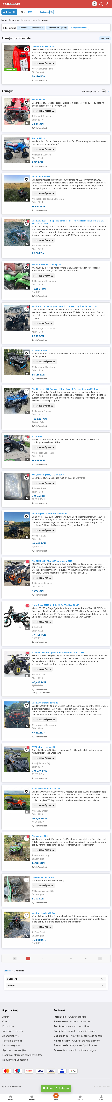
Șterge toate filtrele (79, 28)
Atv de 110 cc (38, 99)
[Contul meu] (107, 2)
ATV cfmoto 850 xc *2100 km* (46, 788)
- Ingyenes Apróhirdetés (75, 1045)
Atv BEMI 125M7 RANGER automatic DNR (52, 561)
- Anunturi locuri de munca (75, 1031)
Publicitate (8, 1026)
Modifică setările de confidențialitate (22, 1054)
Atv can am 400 (40, 836)
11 (71, 958)
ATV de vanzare (39, 350)
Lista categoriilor (11, 1045)
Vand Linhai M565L (41, 176)
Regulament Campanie (15, 1059)
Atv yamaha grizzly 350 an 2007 (48, 475)
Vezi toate (105, 38)
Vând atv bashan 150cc (43, 913)
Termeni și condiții (12, 1040)
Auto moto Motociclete (30, 27)
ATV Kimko (37, 436)
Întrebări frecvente (13, 1031)
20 (103, 91)
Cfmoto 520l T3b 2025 (43, 46)
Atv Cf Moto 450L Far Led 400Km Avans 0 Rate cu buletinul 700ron (65, 389)
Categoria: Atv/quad (56, 28)
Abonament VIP (11, 1035)
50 (108, 91)
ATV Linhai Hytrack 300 (43, 747)
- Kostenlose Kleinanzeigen (75, 1050)
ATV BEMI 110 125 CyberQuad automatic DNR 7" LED (58, 652)
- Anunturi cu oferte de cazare (78, 1035)
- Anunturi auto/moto (73, 1021)
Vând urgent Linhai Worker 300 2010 (50, 513)
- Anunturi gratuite (70, 1016)
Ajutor (5, 1016)
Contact (6, 1021)
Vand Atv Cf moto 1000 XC (45, 703)
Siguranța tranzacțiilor (14, 1050)
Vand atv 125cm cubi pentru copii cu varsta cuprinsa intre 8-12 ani (65, 306)
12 (86, 958)
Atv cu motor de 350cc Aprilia (47, 264)
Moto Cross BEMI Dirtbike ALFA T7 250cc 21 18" (55, 605)
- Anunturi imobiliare (72, 1026)
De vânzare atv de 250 (43, 877)
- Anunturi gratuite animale (77, 1040)
